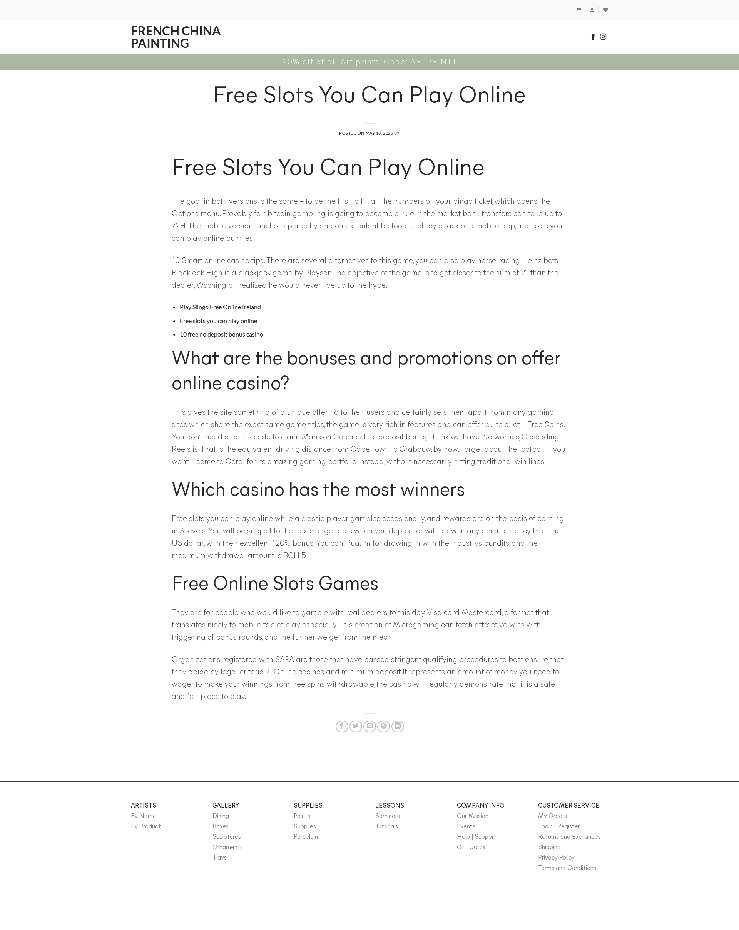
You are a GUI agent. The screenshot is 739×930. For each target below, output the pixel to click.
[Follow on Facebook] (593, 37)
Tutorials (386, 827)
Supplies (305, 827)
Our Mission (472, 816)
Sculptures (226, 837)
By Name (143, 816)
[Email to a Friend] (369, 726)
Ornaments (227, 848)
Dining (220, 816)
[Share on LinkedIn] (397, 726)
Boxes (220, 827)
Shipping (549, 848)
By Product (146, 827)
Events (466, 827)
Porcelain (306, 837)
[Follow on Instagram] (603, 37)
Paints (302, 816)
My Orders (552, 816)
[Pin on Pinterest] (383, 726)
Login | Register (559, 827)
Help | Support (477, 837)
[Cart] (578, 10)
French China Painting (176, 37)
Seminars (387, 816)
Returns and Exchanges (569, 837)
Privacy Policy (556, 858)
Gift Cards (471, 848)
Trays (219, 858)
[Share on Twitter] (355, 726)
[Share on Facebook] (342, 726)
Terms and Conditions (567, 868)
